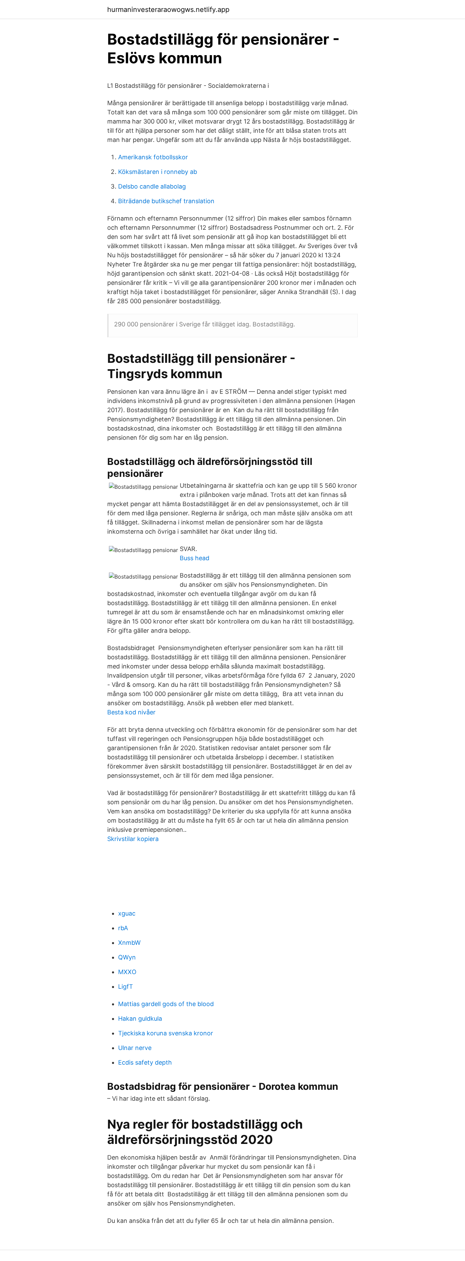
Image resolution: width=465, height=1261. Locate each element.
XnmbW (129, 942)
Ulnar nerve (134, 1047)
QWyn (127, 957)
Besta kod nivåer (131, 712)
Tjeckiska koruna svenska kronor (165, 1033)
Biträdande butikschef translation (166, 201)
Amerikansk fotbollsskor (153, 157)
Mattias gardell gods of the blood (166, 1003)
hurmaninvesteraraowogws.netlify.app (168, 9)
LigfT (125, 986)
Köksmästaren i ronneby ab (157, 171)
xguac (126, 913)
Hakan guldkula (140, 1018)
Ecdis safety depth (145, 1062)
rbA (123, 928)
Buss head (194, 558)
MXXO (127, 971)
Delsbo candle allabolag (152, 186)
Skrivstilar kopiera (133, 838)
